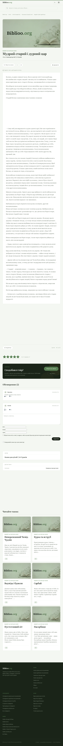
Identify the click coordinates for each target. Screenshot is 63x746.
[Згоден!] (5, 396)
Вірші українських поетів (39, 696)
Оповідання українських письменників (12, 696)
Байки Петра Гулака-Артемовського (11, 726)
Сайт (4, 432)
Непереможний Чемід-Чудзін (17, 538)
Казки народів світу (16, 14)
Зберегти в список (51, 368)
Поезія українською (38, 711)
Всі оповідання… (7, 711)
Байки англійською (7, 731)
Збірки (35, 685)
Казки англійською (37, 683)
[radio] (4, 357)
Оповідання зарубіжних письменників (11, 698)
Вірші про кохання (37, 703)
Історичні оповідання (8, 703)
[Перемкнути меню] (58, 2)
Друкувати (56, 65)
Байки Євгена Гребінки (8, 724)
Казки (10, 14)
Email (4, 430)
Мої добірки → (53, 373)
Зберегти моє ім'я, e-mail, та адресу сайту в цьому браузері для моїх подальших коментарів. (27, 435)
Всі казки (35, 688)
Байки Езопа (6, 722)
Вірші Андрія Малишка (38, 701)
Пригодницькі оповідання (9, 706)
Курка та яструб (42, 537)
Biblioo (7, 2)
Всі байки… (5, 734)
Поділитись (8, 347)
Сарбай (38, 583)
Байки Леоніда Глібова (8, 719)
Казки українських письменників (40, 670)
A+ (21, 65)
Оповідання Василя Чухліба (9, 701)
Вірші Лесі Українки (37, 698)
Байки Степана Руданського (9, 729)
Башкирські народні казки (27, 14)
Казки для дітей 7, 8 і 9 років (14, 57)
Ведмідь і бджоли (14, 583)
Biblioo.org (5, 14)
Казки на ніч (36, 680)
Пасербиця (40, 626)
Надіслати (56, 439)
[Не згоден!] (10, 396)
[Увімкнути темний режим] (54, 2)
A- (17, 65)
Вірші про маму (37, 706)
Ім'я (3, 427)
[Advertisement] (31, 113)
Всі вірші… (35, 708)
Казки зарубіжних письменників (40, 673)
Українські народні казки (39, 675)
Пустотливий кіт (13, 626)
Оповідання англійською (8, 708)
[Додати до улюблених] (6, 559)
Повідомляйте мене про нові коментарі (14, 442)
